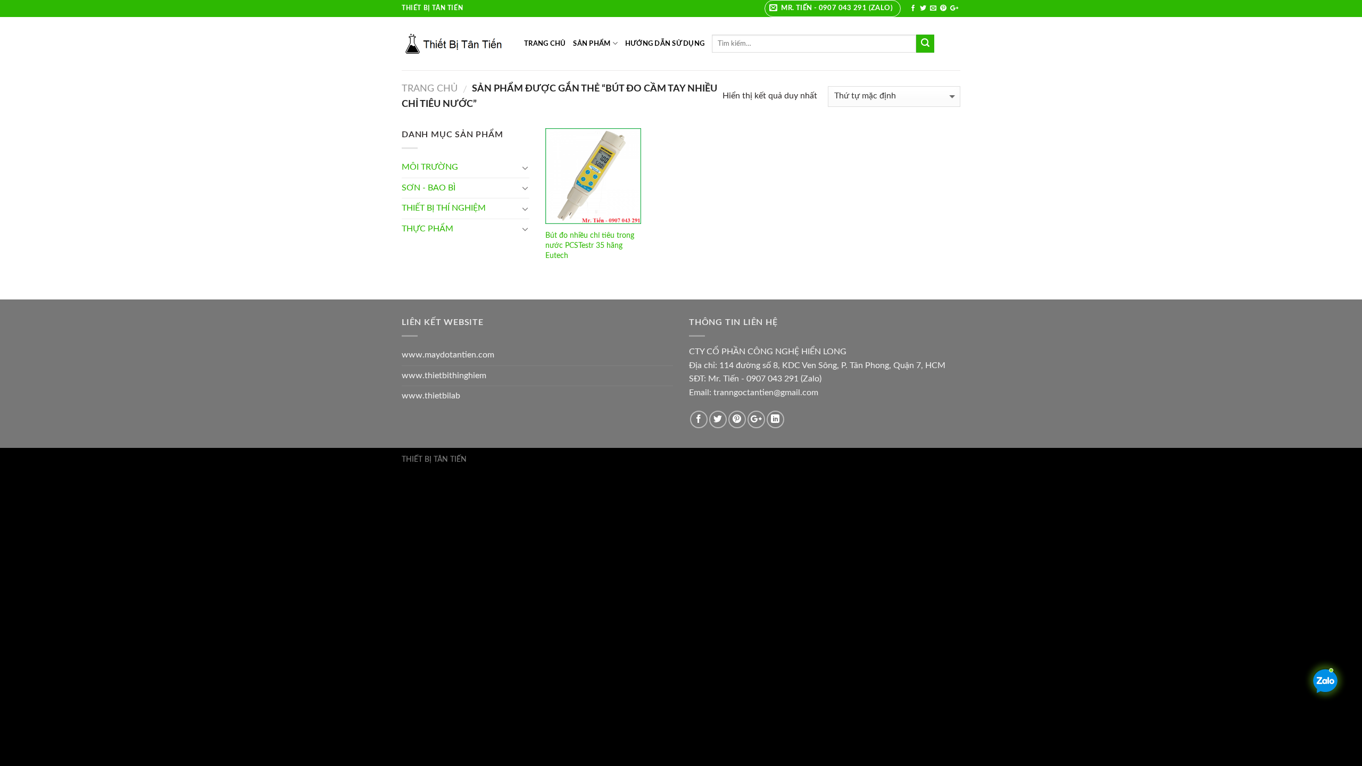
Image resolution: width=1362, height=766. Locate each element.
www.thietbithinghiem (444, 375)
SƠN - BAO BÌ (428, 188)
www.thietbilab (431, 396)
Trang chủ (430, 89)
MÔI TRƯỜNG (430, 167)
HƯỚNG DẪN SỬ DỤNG (664, 43)
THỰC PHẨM (427, 228)
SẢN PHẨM (591, 43)
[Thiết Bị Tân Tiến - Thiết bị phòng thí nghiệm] (455, 43)
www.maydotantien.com (448, 355)
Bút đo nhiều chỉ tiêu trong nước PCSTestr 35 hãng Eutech (589, 245)
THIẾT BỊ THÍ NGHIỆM (444, 208)
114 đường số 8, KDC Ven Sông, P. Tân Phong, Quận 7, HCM (832, 365)
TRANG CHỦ (545, 43)
